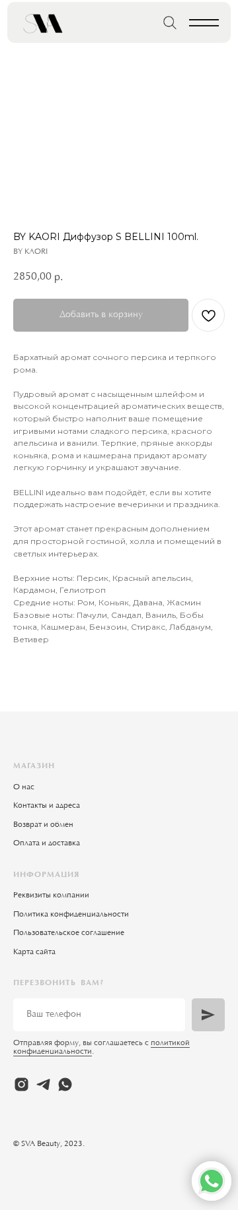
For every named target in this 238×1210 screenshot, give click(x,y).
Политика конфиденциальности (71, 915)
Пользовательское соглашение (68, 933)
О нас (23, 787)
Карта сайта (34, 952)
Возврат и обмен (43, 825)
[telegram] (43, 1084)
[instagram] (21, 1084)
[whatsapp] (65, 1084)
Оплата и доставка (46, 843)
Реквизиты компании (51, 895)
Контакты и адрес (44, 806)
